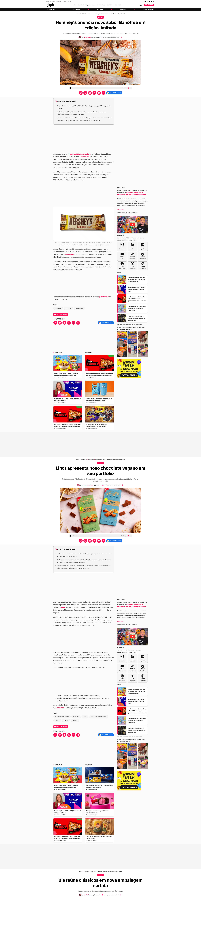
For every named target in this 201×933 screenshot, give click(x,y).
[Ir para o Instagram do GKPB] (144, 1)
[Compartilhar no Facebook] (99, 93)
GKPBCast (109, 5)
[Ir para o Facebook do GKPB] (152, 1)
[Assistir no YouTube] (132, 224)
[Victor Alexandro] (78, 485)
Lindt (63, 607)
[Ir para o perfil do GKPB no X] (154, 1)
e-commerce (60, 708)
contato (69, 1)
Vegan (57, 720)
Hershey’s (85, 157)
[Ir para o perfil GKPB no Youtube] (150, 1)
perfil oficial (104, 297)
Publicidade (81, 5)
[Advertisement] (83, 139)
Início (74, 5)
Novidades (123, 9)
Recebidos (52, 1)
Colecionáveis (76, 9)
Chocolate (90, 14)
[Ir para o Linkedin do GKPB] (148, 1)
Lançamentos (101, 5)
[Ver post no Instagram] (122, 337)
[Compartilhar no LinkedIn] (90, 93)
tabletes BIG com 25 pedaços (80, 154)
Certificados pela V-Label (62, 716)
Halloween (100, 9)
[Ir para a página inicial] (50, 5)
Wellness (75, 720)
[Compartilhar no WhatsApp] (85, 93)
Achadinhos (117, 5)
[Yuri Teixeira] (80, 37)
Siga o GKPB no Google (115, 93)
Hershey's (68, 308)
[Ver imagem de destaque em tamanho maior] (100, 62)
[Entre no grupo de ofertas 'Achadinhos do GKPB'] (129, 368)
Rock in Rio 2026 (51, 9)
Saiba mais (120, 209)
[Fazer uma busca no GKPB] (140, 5)
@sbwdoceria (70, 254)
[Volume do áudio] (125, 88)
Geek (94, 5)
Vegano (66, 720)
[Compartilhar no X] (94, 93)
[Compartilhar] (103, 93)
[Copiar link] (81, 93)
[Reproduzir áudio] (71, 88)
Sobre (47, 1)
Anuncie (64, 1)
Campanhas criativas (148, 9)
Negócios (88, 5)
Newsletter (58, 1)
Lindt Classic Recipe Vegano (98, 716)
